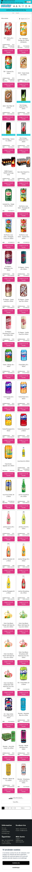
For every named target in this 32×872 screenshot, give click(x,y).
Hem (13, 13)
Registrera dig (19, 840)
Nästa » (23, 808)
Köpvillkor (4, 830)
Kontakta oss (5, 833)
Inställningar (16, 867)
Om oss (4, 828)
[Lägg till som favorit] (22, 6)
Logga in (18, 838)
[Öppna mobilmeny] (29, 6)
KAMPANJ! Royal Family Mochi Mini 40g (16, 10)
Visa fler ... (16, 802)
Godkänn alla (16, 863)
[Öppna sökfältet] (19, 6)
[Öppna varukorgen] (26, 6)
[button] (26, 2)
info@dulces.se (23, 830)
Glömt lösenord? (20, 842)
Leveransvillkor (6, 831)
